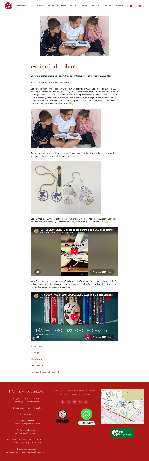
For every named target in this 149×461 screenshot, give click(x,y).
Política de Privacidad (76, 391)
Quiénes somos (21, 6)
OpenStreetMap (139, 423)
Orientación (61, 6)
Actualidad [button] (118, 6)
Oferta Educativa (37, 6)
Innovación (73, 6)
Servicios (50, 6)
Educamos (63, 395)
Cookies (92, 391)
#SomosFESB (37, 365)
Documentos (95, 6)
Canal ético (86, 395)
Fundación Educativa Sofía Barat (45, 372)
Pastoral (84, 6)
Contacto (107, 6)
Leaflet (129, 423)
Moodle (74, 395)
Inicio (10, 6)
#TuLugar (35, 353)
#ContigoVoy (36, 359)
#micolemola (36, 346)
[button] (143, 6)
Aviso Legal (58, 391)
